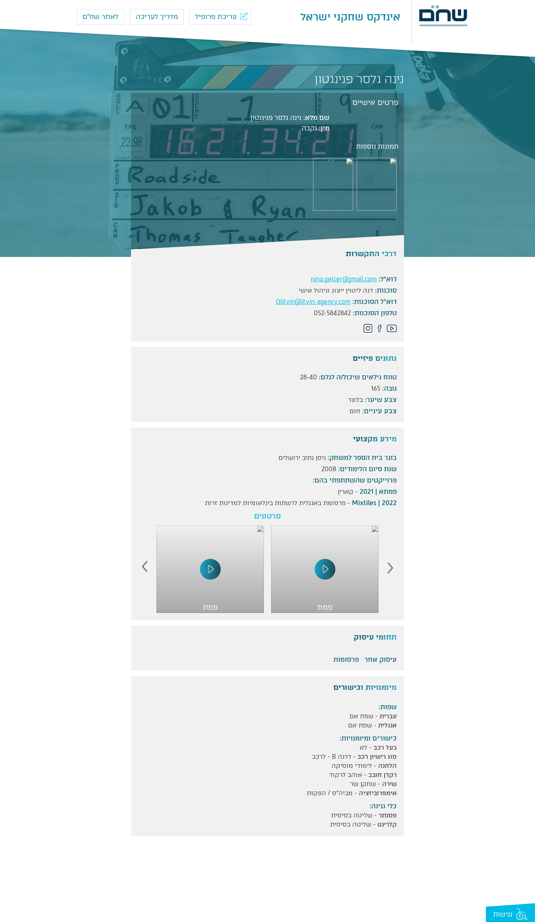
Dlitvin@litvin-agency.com (313, 301)
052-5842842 (332, 313)
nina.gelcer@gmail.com (344, 279)
